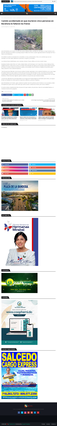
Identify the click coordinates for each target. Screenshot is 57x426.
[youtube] (42, 167)
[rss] (42, 173)
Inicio (2, 17)
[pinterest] (38, 412)
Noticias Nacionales (8, 17)
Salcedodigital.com (6, 26)
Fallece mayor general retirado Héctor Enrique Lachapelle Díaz (27, 1)
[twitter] (42, 164)
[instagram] (14, 167)
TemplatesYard (12, 424)
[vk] (42, 170)
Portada (43, 424)
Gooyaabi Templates (26, 424)
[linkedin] (35, 412)
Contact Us (53, 424)
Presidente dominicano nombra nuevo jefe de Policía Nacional (9, 117)
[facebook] (14, 164)
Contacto (48, 424)
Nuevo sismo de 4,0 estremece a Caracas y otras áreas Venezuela (28, 117)
